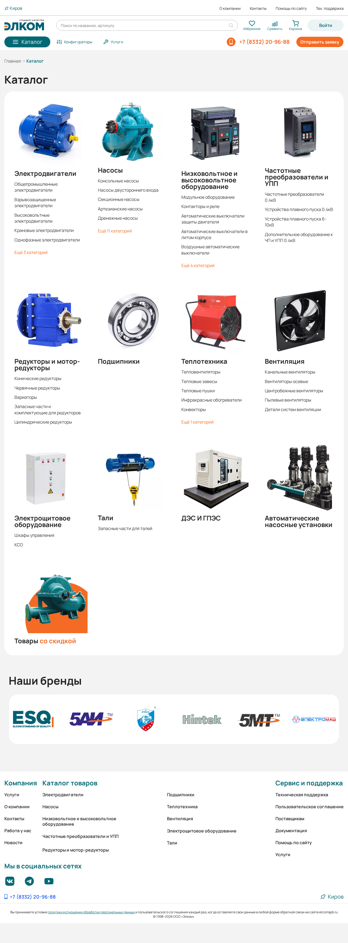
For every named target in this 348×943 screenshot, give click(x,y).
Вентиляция (284, 361)
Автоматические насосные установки (299, 521)
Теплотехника (204, 361)
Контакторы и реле (200, 206)
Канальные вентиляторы (290, 372)
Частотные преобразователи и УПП (296, 177)
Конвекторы (193, 409)
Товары (45, 641)
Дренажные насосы (118, 218)
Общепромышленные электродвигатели (36, 187)
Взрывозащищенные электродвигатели (35, 203)
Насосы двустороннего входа (128, 190)
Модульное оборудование (208, 197)
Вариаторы (25, 397)
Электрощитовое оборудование (42, 521)
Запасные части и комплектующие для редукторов (47, 409)
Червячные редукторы (37, 388)
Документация (291, 830)
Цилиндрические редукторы (43, 422)
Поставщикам (289, 818)
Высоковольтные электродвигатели (33, 218)
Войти (325, 25)
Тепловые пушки (198, 391)
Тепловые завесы (199, 381)
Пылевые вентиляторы (288, 400)
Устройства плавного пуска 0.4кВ (299, 209)
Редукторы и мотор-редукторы (47, 364)
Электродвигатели (45, 173)
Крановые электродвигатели (44, 230)
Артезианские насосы (120, 209)
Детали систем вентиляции (293, 409)
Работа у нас (17, 830)
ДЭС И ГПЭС (201, 518)
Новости (13, 842)
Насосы (110, 170)
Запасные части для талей (125, 528)
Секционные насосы (118, 199)
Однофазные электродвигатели (47, 240)
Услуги (11, 794)
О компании (230, 8)
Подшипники (119, 361)
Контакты (258, 8)
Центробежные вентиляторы (294, 391)
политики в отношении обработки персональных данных (91, 912)
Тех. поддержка (330, 8)
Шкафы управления (34, 535)
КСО (18, 545)
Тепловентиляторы (200, 372)
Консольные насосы (118, 181)
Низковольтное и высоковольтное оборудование (209, 180)
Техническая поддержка (301, 794)
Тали (105, 518)
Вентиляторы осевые (286, 381)
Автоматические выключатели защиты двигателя (212, 219)
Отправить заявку (319, 42)
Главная (12, 61)
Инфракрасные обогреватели (211, 400)
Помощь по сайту (291, 8)
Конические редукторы (37, 378)
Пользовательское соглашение (309, 806)
